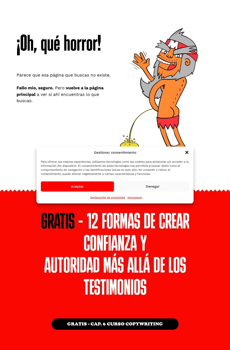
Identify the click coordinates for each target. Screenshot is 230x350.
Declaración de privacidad (107, 197)
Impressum (134, 197)
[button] (187, 152)
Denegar (152, 186)
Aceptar (77, 186)
